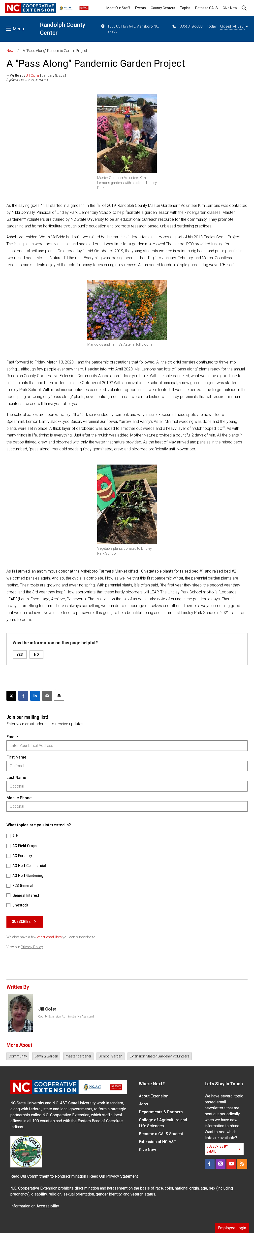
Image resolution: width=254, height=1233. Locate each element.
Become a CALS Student (161, 1133)
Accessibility (47, 1206)
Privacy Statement (122, 1176)
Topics (185, 8)
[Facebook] (210, 1164)
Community (18, 1056)
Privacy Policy (32, 947)
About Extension (153, 1096)
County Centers (163, 8)
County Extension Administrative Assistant (66, 1016)
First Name (16, 757)
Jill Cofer (32, 75)
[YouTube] (231, 1164)
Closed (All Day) (232, 26)
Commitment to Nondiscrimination (56, 1176)
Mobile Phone (19, 798)
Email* (12, 736)
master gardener (78, 1056)
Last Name (16, 777)
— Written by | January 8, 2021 (36, 75)
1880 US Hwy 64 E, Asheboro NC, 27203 (133, 28)
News (10, 51)
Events (140, 8)
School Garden (110, 1056)
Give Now (230, 8)
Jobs (143, 1104)
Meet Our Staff (118, 8)
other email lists (49, 937)
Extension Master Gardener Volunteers (160, 1056)
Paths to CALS (206, 8)
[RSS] (242, 1164)
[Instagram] (220, 1164)
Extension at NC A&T (157, 1141)
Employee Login (232, 1228)
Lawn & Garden (46, 1056)
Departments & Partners (161, 1112)
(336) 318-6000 (191, 26)
